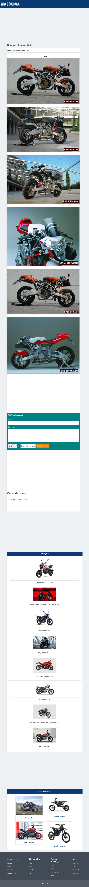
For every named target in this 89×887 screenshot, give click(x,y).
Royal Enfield (11, 873)
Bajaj (30, 867)
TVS (30, 873)
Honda (31, 870)
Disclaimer (76, 873)
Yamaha (10, 870)
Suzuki (9, 863)
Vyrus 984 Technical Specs (18, 499)
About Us (75, 863)
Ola (52, 869)
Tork (52, 866)
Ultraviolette (55, 872)
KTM (30, 863)
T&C (74, 867)
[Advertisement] (44, 25)
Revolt (53, 876)
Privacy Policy (77, 870)
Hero (9, 867)
